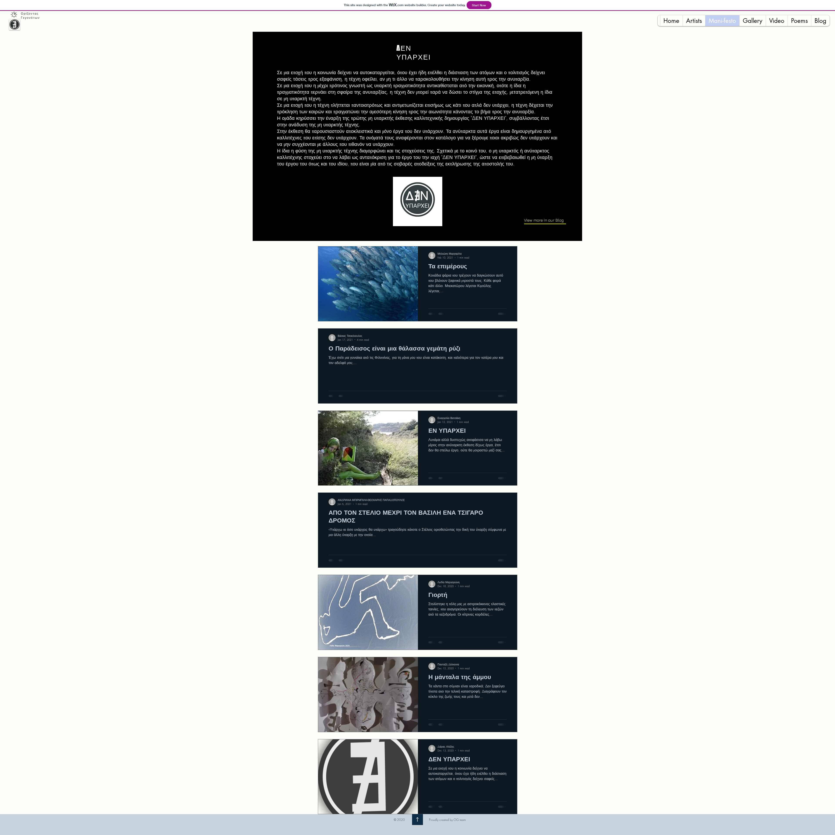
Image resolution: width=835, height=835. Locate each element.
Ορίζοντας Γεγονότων (30, 15)
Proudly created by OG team (447, 820)
